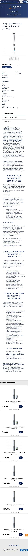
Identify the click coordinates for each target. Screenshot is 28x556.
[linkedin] (11, 545)
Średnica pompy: (6, 100)
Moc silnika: (4, 93)
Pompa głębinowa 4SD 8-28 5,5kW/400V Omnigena (14, 504)
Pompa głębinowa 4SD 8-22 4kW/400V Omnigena (14, 530)
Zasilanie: (4, 103)
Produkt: (4, 72)
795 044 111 (16, 15)
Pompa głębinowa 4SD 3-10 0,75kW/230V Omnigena (14, 427)
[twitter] (14, 545)
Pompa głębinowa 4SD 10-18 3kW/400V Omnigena (14, 479)
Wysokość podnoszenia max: (8, 90)
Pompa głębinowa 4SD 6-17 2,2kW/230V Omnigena (14, 453)
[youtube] (16, 545)
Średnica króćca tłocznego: (8, 96)
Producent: (4, 75)
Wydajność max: (5, 87)
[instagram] (9, 545)
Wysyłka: (17, 72)
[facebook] (18, 545)
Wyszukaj (18, 1)
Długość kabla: (5, 106)
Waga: (3, 84)
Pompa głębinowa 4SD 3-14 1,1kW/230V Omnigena (14, 402)
